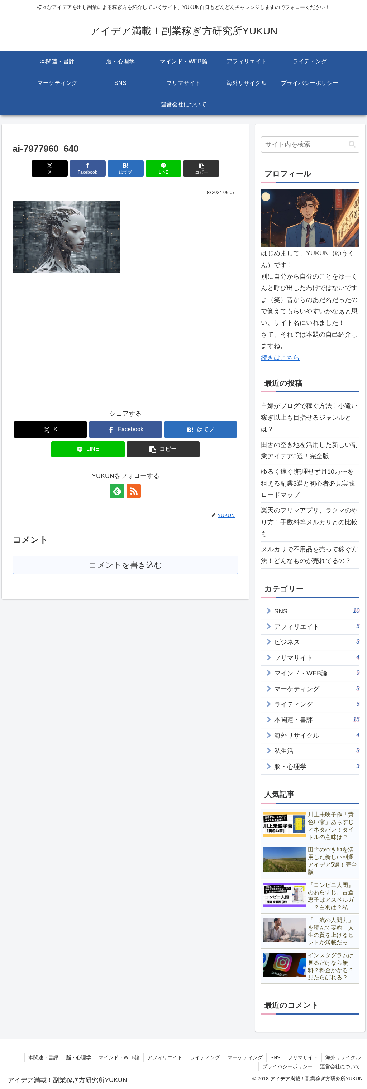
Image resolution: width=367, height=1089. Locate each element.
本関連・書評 (43, 1057)
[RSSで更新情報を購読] (134, 491)
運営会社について (340, 1066)
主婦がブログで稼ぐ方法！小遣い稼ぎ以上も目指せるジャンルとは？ (309, 417)
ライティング (205, 1057)
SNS (275, 1057)
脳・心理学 (78, 1057)
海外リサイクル (343, 1057)
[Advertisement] (73, 335)
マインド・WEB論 (119, 1057)
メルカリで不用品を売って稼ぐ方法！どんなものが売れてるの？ (309, 555)
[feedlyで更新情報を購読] (117, 491)
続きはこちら (280, 357)
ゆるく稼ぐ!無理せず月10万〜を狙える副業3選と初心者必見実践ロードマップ (308, 483)
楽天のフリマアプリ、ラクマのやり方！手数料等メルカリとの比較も (309, 522)
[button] (201, 168)
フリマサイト (303, 1057)
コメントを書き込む (125, 564)
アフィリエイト (164, 1057)
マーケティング (245, 1057)
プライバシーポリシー (287, 1066)
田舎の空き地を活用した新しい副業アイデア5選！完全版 (309, 450)
